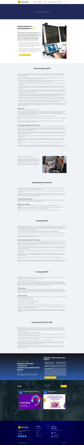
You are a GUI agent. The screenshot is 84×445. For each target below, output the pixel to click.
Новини (55, 1)
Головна (35, 1)
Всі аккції (63, 386)
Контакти (60, 1)
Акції (49, 1)
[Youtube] (25, 436)
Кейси (52, 1)
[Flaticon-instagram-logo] (21, 436)
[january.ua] (23, 2)
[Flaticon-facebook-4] (19, 436)
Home (35, 12)
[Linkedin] (23, 436)
